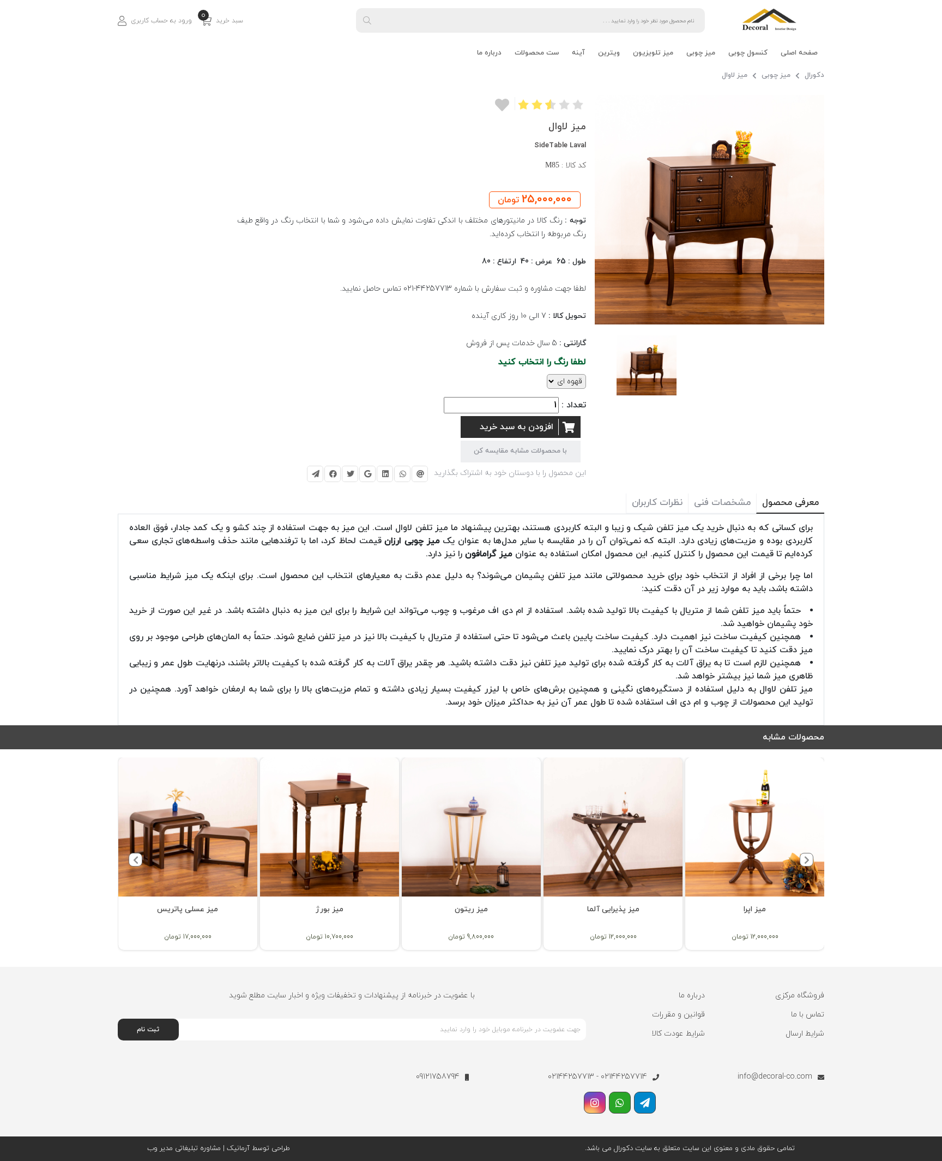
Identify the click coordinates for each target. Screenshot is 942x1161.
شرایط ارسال (805, 1033)
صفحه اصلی (799, 53)
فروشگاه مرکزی (799, 995)
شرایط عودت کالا (678, 1033)
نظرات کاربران (657, 502)
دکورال (814, 75)
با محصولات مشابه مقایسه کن (520, 451)
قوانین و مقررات (678, 1014)
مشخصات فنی (722, 502)
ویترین (609, 53)
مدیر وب (160, 1148)
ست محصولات (537, 53)
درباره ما (489, 53)
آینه (578, 53)
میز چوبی (700, 53)
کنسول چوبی (748, 53)
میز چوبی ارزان (411, 541)
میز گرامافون (488, 554)
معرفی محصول (790, 502)
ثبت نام (148, 1029)
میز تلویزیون (653, 53)
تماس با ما (807, 1014)
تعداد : (573, 405)
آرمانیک (237, 1148)
